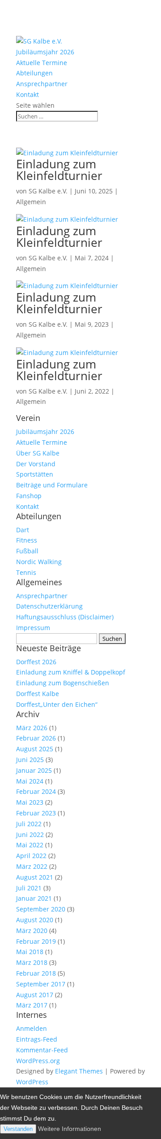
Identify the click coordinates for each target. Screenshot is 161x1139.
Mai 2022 (29, 845)
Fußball (27, 551)
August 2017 (34, 994)
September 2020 (40, 909)
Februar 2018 (36, 973)
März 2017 (31, 1005)
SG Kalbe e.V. (48, 191)
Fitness (26, 540)
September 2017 (40, 984)
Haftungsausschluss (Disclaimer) (65, 617)
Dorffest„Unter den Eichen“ (56, 704)
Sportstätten (34, 474)
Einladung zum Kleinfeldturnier (59, 170)
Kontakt (27, 94)
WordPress (32, 1082)
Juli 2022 (29, 823)
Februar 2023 (36, 813)
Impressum (33, 627)
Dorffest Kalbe (37, 693)
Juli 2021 (29, 888)
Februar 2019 (36, 941)
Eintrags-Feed (36, 1039)
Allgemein (31, 201)
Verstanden (18, 1129)
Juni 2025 (30, 759)
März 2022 (31, 866)
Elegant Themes (79, 1071)
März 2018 (31, 962)
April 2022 (31, 855)
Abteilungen (34, 73)
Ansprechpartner (42, 83)
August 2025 (34, 749)
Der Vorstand (35, 464)
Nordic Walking (39, 561)
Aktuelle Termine (41, 62)
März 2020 (31, 930)
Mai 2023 (29, 802)
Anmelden (31, 1028)
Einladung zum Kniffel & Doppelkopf (70, 672)
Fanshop (29, 495)
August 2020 (34, 920)
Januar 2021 (34, 898)
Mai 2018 (29, 951)
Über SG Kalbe (37, 453)
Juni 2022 (30, 834)
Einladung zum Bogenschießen (62, 683)
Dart (22, 530)
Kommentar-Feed (42, 1050)
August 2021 (34, 877)
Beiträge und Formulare (52, 485)
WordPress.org (38, 1060)
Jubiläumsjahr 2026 (45, 52)
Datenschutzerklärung (49, 606)
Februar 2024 (36, 791)
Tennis (26, 572)
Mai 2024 (29, 781)
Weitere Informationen (69, 1128)
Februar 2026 (36, 738)
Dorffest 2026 (36, 661)
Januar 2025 (34, 770)
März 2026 (31, 727)
